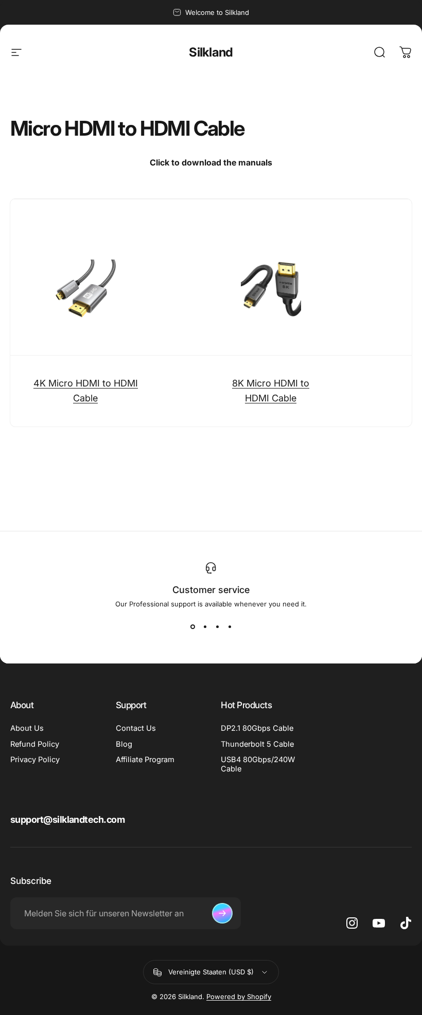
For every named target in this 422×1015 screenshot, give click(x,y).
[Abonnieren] (222, 913)
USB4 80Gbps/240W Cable (258, 764)
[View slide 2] (205, 626)
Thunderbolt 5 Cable (257, 744)
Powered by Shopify (238, 996)
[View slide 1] (192, 626)
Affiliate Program (145, 759)
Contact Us (136, 728)
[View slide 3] (217, 626)
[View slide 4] (229, 626)
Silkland (211, 52)
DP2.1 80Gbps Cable (257, 728)
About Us (27, 728)
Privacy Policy (35, 759)
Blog (124, 744)
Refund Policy (34, 744)
